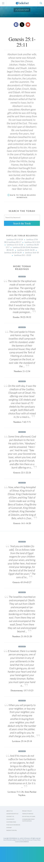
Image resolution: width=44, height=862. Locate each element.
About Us (9, 811)
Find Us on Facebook (13, 825)
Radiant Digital (11, 830)
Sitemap (9, 827)
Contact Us (10, 816)
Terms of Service (27, 813)
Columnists (10, 819)
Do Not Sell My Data (28, 816)
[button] (41, 3)
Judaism (22, 9)
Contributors (11, 822)
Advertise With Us (12, 813)
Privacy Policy (27, 811)
